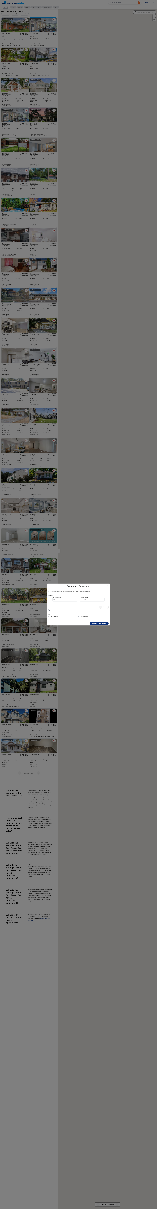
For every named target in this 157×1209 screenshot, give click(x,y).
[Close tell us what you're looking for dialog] (107, 585)
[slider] (51, 602)
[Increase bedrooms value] (107, 607)
